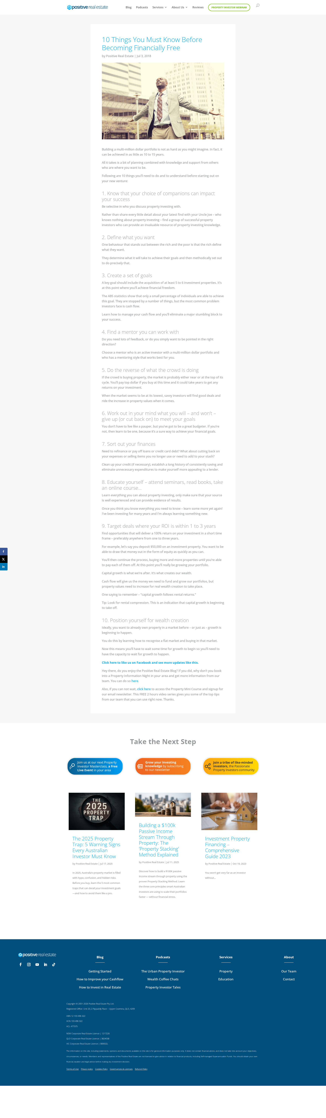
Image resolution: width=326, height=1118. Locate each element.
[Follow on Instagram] (28, 964)
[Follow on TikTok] (53, 964)
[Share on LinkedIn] (4, 566)
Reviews (198, 7)
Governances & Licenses (121, 1068)
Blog (128, 7)
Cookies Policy (101, 1068)
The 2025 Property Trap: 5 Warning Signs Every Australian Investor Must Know (96, 847)
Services (157, 7)
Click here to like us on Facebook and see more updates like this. (150, 663)
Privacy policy (87, 1068)
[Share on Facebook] (4, 551)
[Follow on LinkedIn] (45, 964)
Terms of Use (72, 1068)
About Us (178, 7)
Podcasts (142, 7)
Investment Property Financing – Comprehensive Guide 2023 (227, 847)
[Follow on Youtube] (37, 964)
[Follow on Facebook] (20, 964)
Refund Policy (141, 1068)
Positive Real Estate (120, 56)
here (134, 681)
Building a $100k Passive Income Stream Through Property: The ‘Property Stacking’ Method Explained (159, 840)
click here (144, 689)
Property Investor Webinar (229, 7)
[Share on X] (4, 559)
